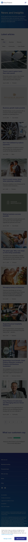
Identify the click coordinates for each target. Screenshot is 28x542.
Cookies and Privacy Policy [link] (7, 534)
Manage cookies (8, 538)
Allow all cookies (20, 538)
